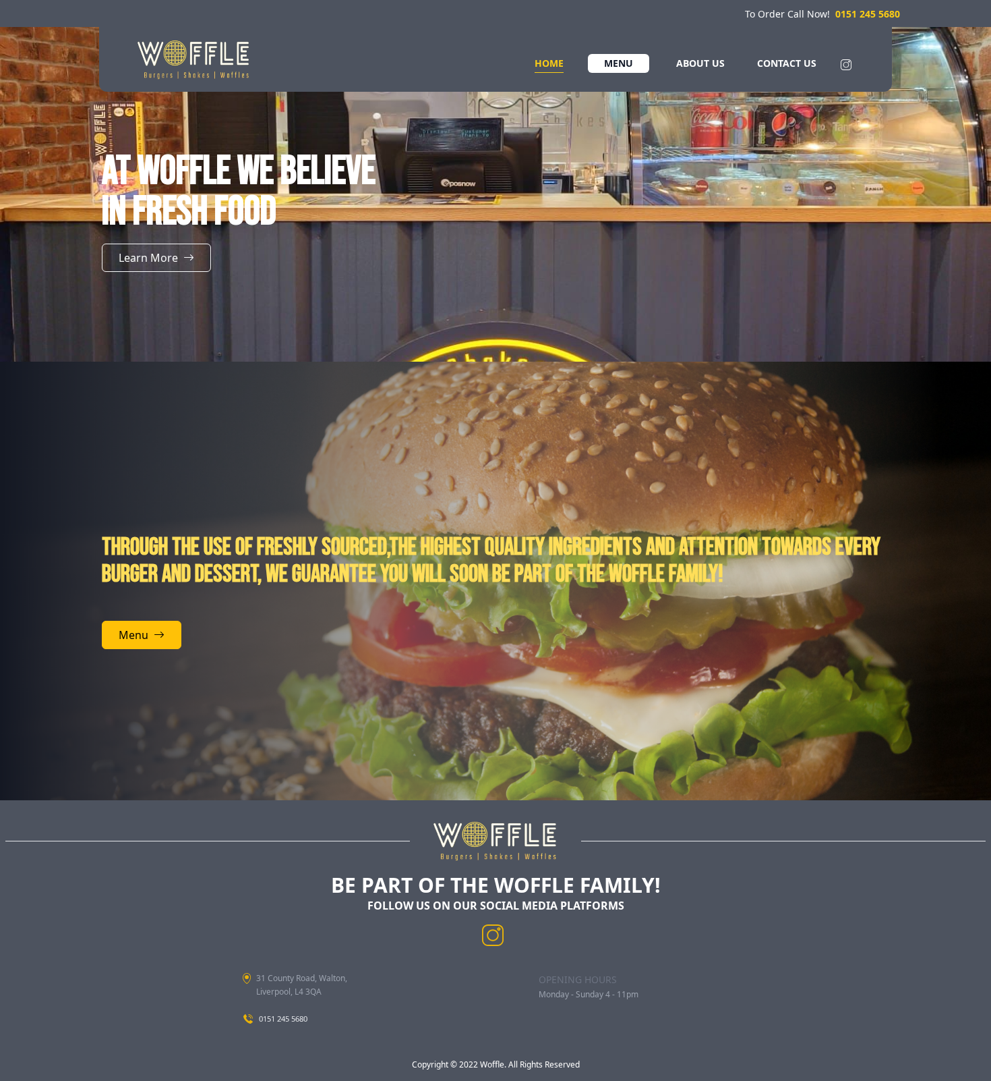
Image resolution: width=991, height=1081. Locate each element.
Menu (133, 635)
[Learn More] (156, 272)
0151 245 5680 (867, 13)
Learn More (148, 257)
